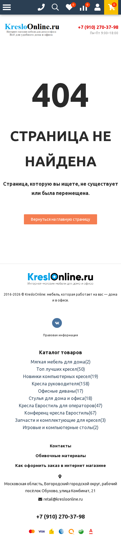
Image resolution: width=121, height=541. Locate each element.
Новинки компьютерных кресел (60, 376)
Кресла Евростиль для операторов (60, 405)
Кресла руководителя (60, 383)
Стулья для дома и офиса (60, 398)
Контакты (60, 445)
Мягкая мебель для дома (61, 361)
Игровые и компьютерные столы (60, 427)
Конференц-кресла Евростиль (60, 412)
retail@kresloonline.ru (63, 499)
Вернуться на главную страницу (60, 219)
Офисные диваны (60, 390)
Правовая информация (60, 335)
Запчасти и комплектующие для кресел (60, 420)
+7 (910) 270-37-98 (98, 27)
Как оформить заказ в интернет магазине (60, 465)
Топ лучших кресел (60, 369)
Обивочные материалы (60, 455)
